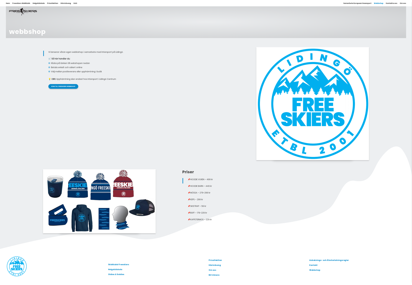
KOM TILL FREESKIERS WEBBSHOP (63, 86)
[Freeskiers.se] (56, 266)
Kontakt (313, 265)
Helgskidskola (39, 3)
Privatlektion (52, 3)
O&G (75, 3)
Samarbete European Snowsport (357, 3)
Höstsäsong (66, 3)
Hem (8, 3)
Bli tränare (214, 275)
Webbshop (378, 3)
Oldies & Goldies (116, 274)
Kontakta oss (391, 3)
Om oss (403, 3)
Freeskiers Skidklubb (21, 3)
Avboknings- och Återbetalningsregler (329, 260)
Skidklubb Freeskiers (118, 264)
